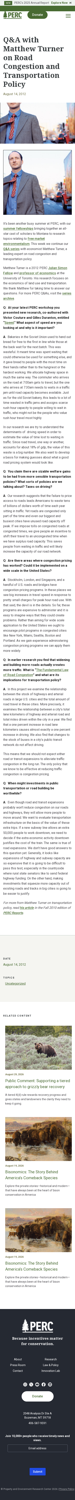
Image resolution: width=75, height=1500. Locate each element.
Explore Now (59, 2)
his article (27, 908)
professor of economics (37, 273)
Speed (9, 323)
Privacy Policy (66, 1489)
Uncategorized (15, 983)
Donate (37, 1396)
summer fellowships (18, 228)
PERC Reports (13, 913)
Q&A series (11, 249)
